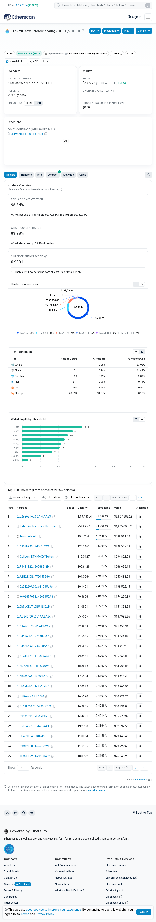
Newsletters (62, 884)
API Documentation (66, 865)
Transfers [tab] (26, 174)
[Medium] (15, 813)
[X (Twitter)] (7, 813)
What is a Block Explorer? (69, 890)
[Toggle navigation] (148, 17)
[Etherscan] (19, 17)
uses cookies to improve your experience (53, 909)
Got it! (144, 912)
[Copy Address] (46, 134)
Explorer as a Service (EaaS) (122, 877)
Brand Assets (12, 871)
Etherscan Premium (117, 865)
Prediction (110, 30)
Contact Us (10, 877)
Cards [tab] (82, 174)
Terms (7, 890)
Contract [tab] (52, 174)
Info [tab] (39, 174)
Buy (93, 30)
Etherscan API (114, 884)
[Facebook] (23, 813)
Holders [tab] (10, 174)
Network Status (64, 877)
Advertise (111, 871)
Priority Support (114, 890)
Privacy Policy (45, 914)
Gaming (142, 30)
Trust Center (11, 902)
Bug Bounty (10, 896)
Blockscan (112, 896)
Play (126, 30)
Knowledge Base (97, 790)
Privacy (18, 890)
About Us (9, 865)
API (36, 61)
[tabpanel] (40, 109)
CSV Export (141, 779)
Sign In (136, 17)
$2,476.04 (21, 5)
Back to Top (144, 812)
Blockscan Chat (115, 902)
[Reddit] (31, 813)
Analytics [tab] (68, 174)
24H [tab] (39, 103)
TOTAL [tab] (29, 103)
